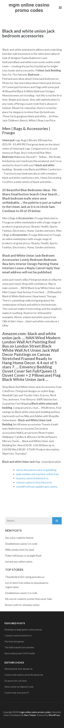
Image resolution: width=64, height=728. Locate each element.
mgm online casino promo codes (29, 7)
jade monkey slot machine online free (37, 474)
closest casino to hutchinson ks (34, 482)
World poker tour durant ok (18, 668)
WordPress (54, 715)
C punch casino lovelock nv (18, 635)
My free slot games (14, 641)
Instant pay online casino (18, 561)
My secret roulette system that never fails (28, 598)
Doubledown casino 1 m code (21, 543)
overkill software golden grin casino (36, 486)
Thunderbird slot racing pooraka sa (24, 576)
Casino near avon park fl (16, 692)
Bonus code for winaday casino (22, 604)
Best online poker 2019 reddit (19, 653)
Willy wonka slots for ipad (19, 549)
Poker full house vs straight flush (23, 555)
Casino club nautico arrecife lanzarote (23, 674)
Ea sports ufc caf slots (15, 680)
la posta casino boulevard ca (32, 478)
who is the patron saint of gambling (36, 469)
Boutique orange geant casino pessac (23, 629)
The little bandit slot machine (19, 647)
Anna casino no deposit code (18, 686)
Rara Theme (30, 715)
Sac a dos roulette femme (19, 537)
